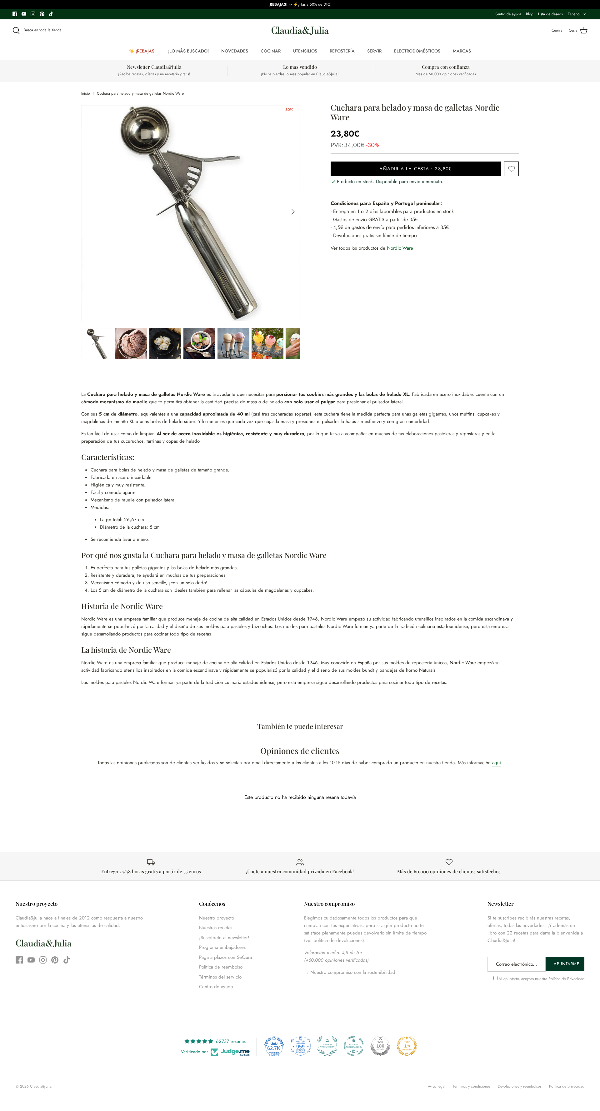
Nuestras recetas (215, 927)
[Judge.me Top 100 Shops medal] (380, 1046)
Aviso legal (436, 1086)
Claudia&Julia (40, 1086)
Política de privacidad (566, 1086)
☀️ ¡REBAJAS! (142, 51)
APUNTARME (566, 964)
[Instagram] (33, 14)
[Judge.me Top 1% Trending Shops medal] (407, 1046)
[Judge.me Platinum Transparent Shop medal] (354, 1046)
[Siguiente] (293, 212)
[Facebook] (14, 14)
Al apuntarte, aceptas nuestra (541, 979)
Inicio (85, 93)
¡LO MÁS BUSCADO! (188, 51)
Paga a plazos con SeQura (225, 957)
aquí (496, 762)
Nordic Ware (400, 248)
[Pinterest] (42, 14)
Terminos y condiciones (471, 1086)
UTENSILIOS (305, 51)
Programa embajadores (222, 947)
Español (574, 14)
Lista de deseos (550, 14)
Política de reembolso (220, 967)
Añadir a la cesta (415, 168)
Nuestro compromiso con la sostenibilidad (352, 972)
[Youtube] (24, 14)
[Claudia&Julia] (300, 31)
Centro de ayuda (508, 14)
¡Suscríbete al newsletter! (224, 937)
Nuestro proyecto (216, 917)
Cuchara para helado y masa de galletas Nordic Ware (140, 93)
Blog (529, 14)
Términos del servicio (220, 977)
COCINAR (271, 51)
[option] (190, 211)
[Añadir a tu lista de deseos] (511, 169)
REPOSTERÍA (342, 51)
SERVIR (374, 51)
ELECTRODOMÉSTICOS (417, 51)
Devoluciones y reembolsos (520, 1086)
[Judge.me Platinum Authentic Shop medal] (327, 1046)
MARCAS (462, 51)
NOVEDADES (234, 51)
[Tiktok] (51, 14)
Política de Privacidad (566, 979)
